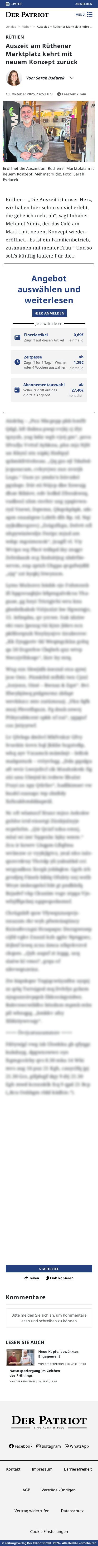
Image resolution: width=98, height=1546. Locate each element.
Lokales (11, 26)
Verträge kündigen (59, 1490)
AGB (26, 1490)
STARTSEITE (49, 1268)
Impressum (42, 1469)
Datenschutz (72, 1510)
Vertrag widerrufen (32, 1510)
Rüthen (26, 26)
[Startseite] (27, 14)
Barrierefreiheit (78, 1469)
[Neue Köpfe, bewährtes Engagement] (20, 1357)
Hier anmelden (49, 313)
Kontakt (13, 1469)
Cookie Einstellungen (49, 1531)
